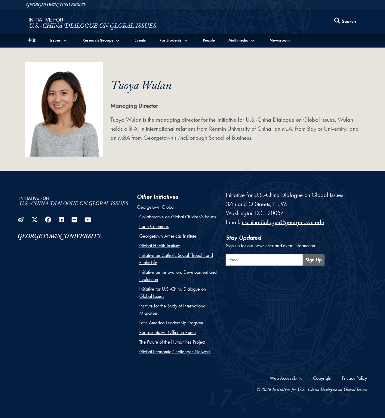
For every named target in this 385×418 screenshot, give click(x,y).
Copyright (322, 378)
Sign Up (313, 260)
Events (140, 40)
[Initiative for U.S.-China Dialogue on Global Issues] (92, 23)
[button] (59, 40)
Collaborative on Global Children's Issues (177, 217)
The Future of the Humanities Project (172, 342)
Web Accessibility (286, 378)
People (209, 40)
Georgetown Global (155, 207)
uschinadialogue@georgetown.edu (283, 222)
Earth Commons (154, 226)
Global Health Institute (159, 245)
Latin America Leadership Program (171, 323)
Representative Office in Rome (167, 332)
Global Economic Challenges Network (175, 351)
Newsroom (280, 40)
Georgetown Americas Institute (167, 236)
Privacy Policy (354, 378)
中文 (32, 40)
